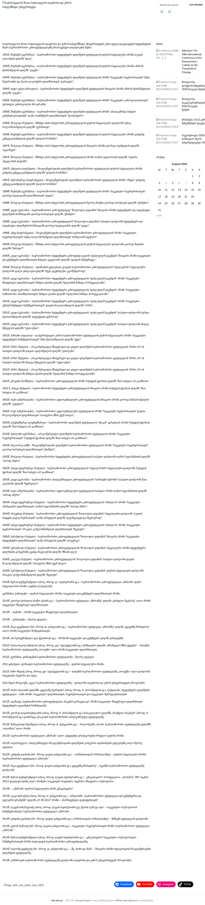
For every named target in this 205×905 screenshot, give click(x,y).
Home (98, 31)
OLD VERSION (196, 5)
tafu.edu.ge (56, 900)
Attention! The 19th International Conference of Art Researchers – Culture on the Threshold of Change (191, 61)
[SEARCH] (182, 5)
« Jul (159, 215)
